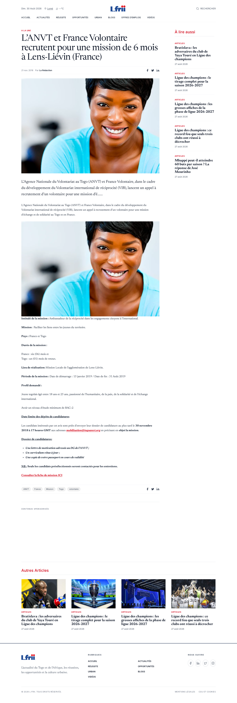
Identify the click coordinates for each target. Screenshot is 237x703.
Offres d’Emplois (131, 17)
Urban (98, 17)
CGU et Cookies (207, 692)
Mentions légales (185, 692)
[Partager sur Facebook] (147, 70)
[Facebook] (190, 663)
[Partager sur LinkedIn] (157, 70)
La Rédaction (45, 70)
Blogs (111, 17)
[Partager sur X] (152, 70)
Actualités (43, 17)
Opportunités (80, 17)
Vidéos (151, 17)
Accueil (25, 17)
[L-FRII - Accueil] (118, 9)
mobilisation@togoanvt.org (83, 430)
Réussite (61, 17)
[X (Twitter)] (205, 663)
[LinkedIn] (198, 663)
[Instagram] (213, 663)
